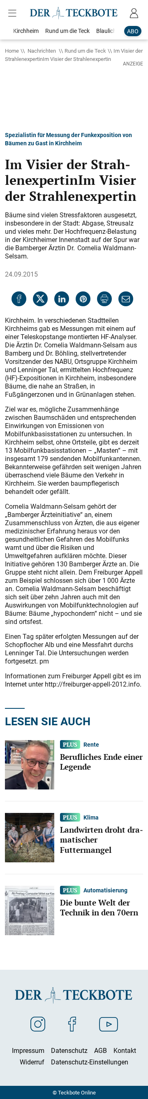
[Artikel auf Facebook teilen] (19, 298)
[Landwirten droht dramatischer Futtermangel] (29, 836)
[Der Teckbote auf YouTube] (108, 1024)
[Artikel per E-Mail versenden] (125, 298)
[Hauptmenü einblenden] (14, 13)
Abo (133, 31)
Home (12, 50)
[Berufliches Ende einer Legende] (29, 763)
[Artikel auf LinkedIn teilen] (61, 298)
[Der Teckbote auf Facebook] (72, 1024)
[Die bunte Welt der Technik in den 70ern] (29, 909)
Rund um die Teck (85, 50)
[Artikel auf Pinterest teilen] (83, 298)
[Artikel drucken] (104, 298)
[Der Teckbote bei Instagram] (37, 1024)
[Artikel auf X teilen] (40, 298)
